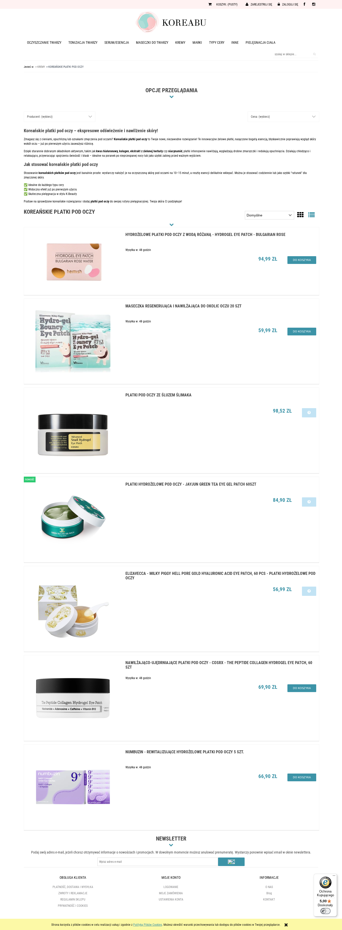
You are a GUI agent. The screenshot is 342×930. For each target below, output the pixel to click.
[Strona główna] (171, 21)
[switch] (325, 911)
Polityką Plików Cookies (147, 925)
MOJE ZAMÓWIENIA (171, 893)
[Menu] (334, 877)
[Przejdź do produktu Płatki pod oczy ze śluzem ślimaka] (73, 430)
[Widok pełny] (311, 215)
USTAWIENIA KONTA (171, 899)
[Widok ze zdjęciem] (300, 215)
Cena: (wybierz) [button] (260, 116)
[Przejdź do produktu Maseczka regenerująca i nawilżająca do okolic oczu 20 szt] (73, 341)
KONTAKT (269, 899)
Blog (269, 893)
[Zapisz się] (231, 862)
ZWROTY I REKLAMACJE (72, 893)
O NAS (269, 887)
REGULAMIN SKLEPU (72, 899)
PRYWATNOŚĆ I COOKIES (73, 906)
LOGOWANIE (170, 887)
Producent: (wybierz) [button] (40, 116)
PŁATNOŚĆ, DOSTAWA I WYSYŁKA (73, 887)
